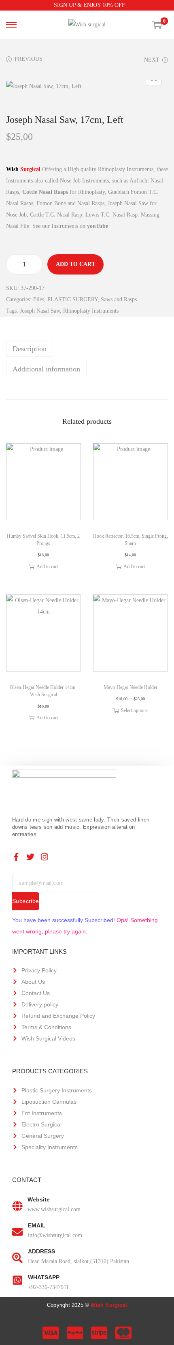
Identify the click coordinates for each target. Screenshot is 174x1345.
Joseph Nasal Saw (40, 311)
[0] (157, 25)
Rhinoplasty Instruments (91, 311)
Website (39, 1199)
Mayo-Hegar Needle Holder (130, 687)
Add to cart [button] (47, 566)
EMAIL (37, 1225)
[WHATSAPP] (17, 1280)
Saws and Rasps (119, 299)
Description (30, 349)
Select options (134, 710)
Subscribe (25, 901)
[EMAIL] (17, 1228)
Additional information (46, 369)
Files (38, 299)
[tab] (87, 349)
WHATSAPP (43, 1277)
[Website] (17, 1202)
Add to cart (75, 264)
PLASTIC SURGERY (72, 299)
